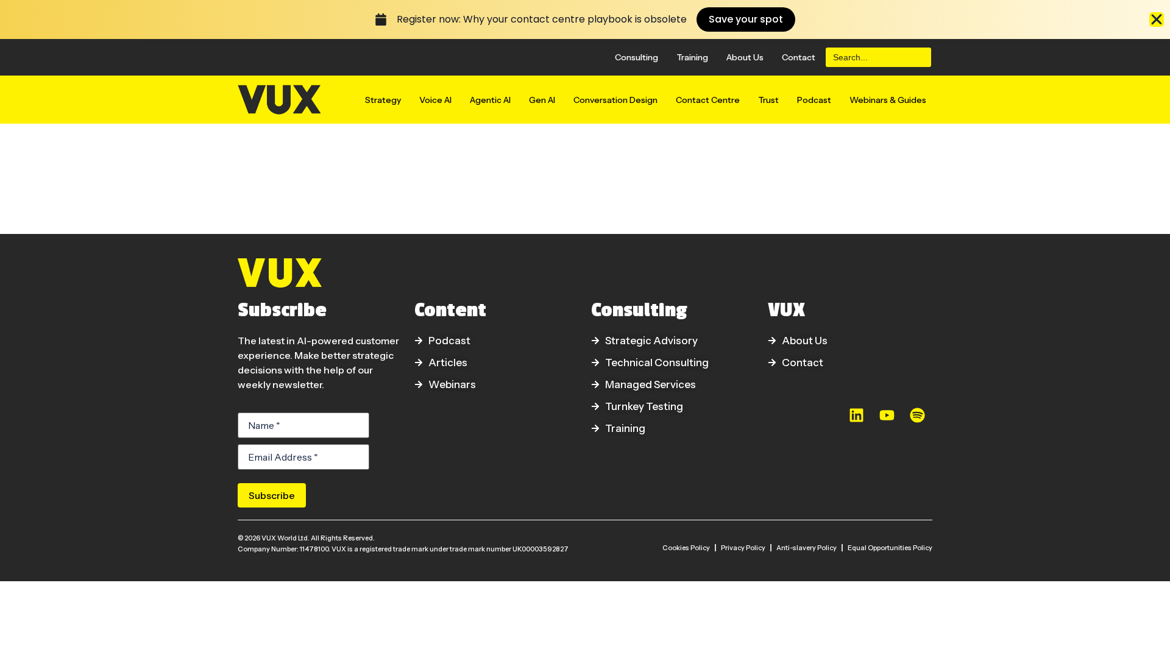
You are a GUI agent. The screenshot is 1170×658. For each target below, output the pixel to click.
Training (692, 57)
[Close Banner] (1156, 19)
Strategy (383, 99)
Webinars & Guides (887, 99)
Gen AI (542, 99)
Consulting (636, 57)
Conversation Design (615, 99)
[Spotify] (917, 415)
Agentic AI (490, 99)
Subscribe (272, 495)
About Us (745, 57)
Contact (798, 57)
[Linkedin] (856, 415)
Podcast (814, 99)
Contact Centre (708, 99)
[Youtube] (886, 415)
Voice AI (435, 99)
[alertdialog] (585, 19)
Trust (768, 99)
